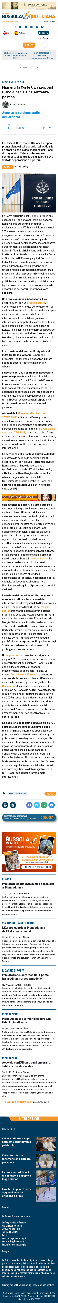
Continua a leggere (29, 45)
